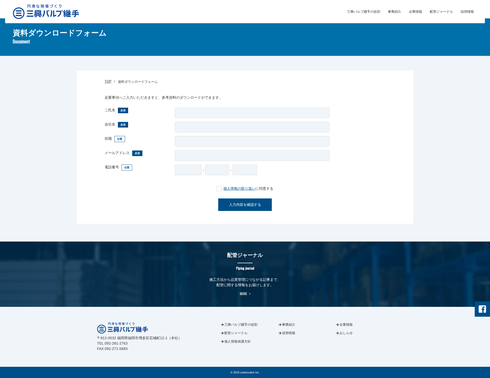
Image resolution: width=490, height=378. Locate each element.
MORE (243, 293)
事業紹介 (394, 12)
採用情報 (467, 12)
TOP (108, 81)
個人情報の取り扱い (239, 188)
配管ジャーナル (441, 12)
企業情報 (415, 12)
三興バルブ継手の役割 (363, 12)
